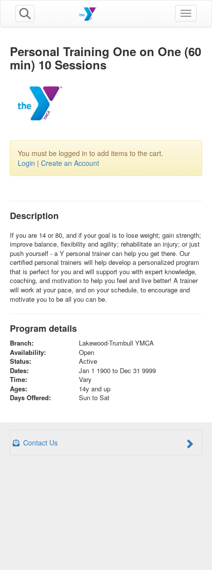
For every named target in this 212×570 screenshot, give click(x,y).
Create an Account (70, 163)
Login (26, 163)
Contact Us (39, 442)
